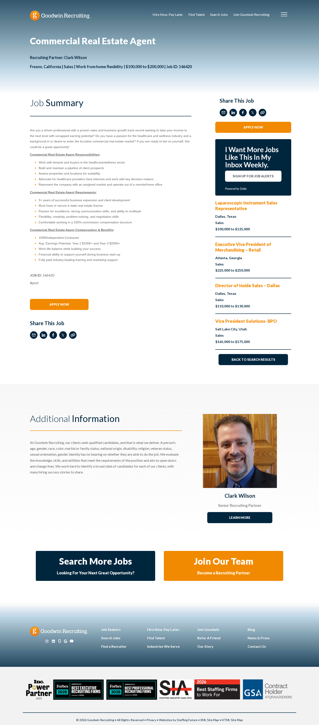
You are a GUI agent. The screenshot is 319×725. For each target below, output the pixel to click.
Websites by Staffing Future (178, 720)
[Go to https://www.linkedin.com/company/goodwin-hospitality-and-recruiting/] (53, 641)
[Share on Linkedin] (43, 335)
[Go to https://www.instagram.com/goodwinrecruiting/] (47, 641)
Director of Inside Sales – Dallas (247, 285)
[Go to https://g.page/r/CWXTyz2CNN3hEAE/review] (65, 641)
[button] (59, 304)
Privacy (151, 720)
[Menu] (284, 14)
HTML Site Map (232, 720)
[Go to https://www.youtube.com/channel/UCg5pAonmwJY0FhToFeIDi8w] (71, 641)
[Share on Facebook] (53, 335)
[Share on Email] (34, 335)
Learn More (239, 517)
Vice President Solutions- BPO (246, 321)
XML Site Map (209, 720)
